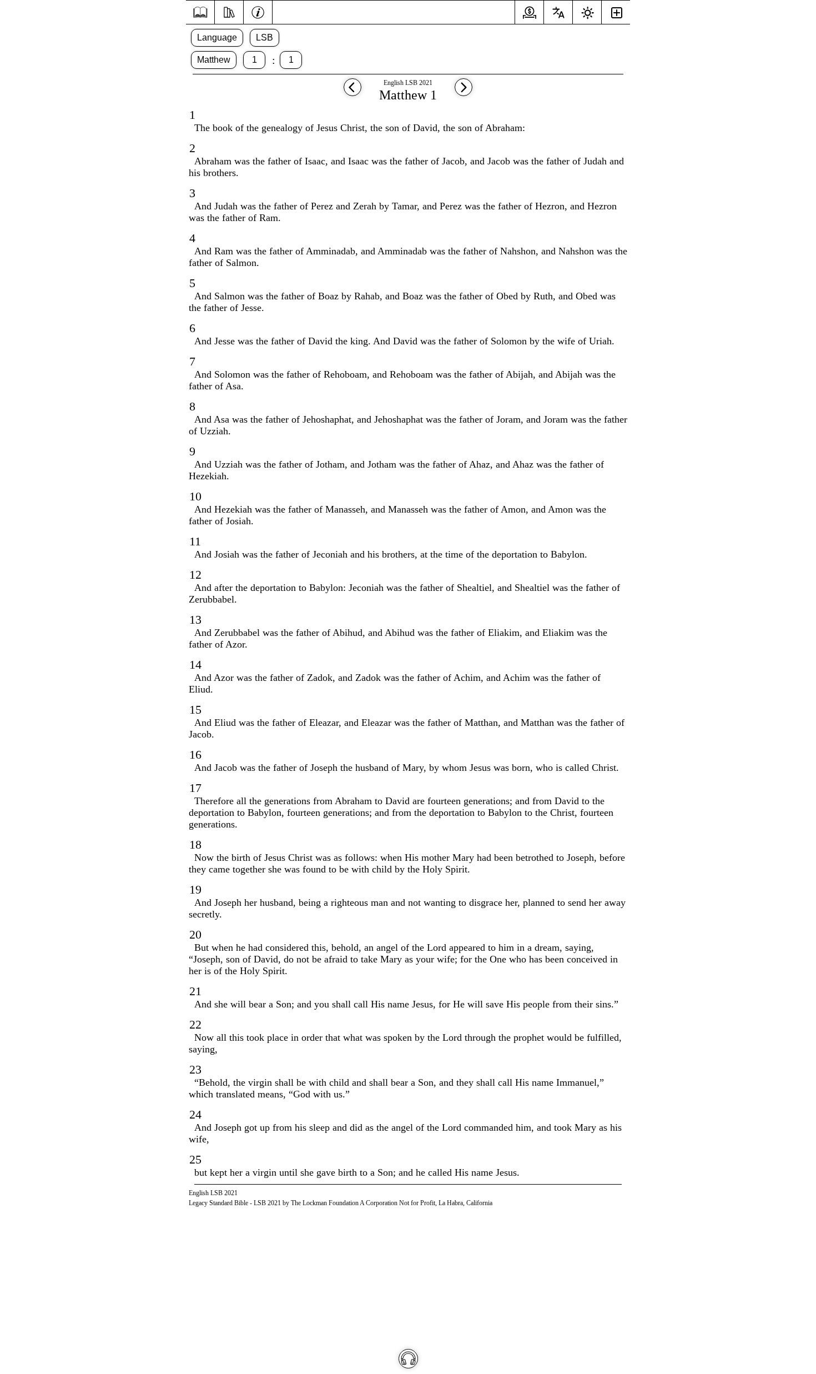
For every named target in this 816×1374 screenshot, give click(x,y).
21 (195, 991)
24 (195, 1114)
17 (195, 788)
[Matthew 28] (352, 92)
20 (195, 934)
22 (195, 1024)
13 (195, 619)
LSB (264, 37)
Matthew (213, 59)
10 (195, 496)
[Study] (228, 11)
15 (195, 709)
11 (195, 541)
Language (217, 37)
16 (195, 754)
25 (195, 1159)
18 (195, 844)
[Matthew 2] (463, 92)
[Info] (257, 11)
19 (195, 889)
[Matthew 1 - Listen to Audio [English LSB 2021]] (408, 1358)
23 (195, 1069)
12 (195, 574)
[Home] (200, 12)
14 (195, 664)
